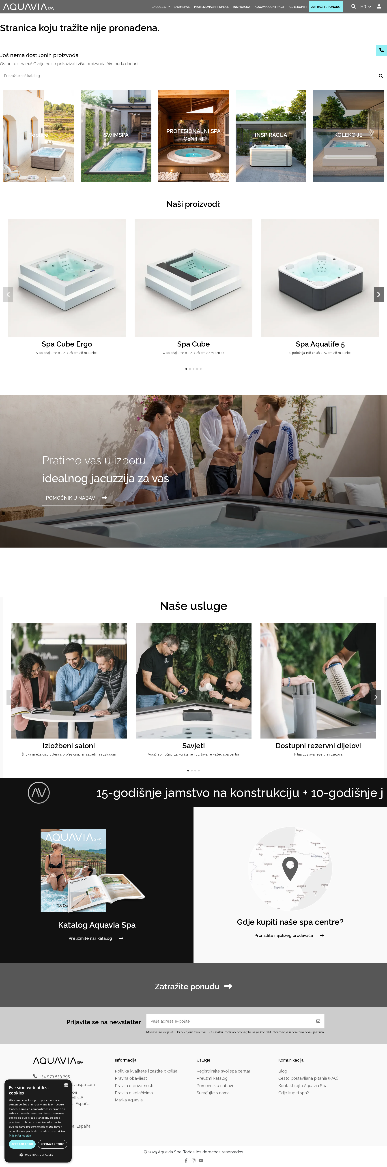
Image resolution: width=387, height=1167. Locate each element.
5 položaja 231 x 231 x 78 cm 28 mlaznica (66, 353)
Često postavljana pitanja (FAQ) (308, 1078)
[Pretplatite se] (318, 1021)
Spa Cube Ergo (67, 344)
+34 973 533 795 (54, 1076)
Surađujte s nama (213, 1092)
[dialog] (38, 1121)
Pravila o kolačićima (134, 1092)
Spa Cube (193, 344)
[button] (186, 369)
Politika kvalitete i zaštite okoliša (146, 1071)
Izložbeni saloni (69, 745)
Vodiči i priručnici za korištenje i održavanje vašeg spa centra (193, 754)
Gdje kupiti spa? (293, 1092)
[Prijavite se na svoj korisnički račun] (379, 6)
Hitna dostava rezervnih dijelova (318, 754)
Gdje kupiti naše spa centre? (290, 922)
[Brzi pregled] (122, 235)
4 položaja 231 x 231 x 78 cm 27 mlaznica (193, 353)
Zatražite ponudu (187, 986)
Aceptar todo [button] (22, 1144)
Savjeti (193, 745)
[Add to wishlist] (122, 227)
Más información (20, 1135)
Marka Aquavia (129, 1100)
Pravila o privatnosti (134, 1085)
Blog (282, 1071)
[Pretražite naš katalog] (381, 76)
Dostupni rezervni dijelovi (318, 745)
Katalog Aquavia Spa (97, 924)
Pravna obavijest (131, 1078)
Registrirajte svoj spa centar (223, 1071)
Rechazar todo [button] (52, 1144)
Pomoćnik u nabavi (215, 1085)
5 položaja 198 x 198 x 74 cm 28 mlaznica (320, 353)
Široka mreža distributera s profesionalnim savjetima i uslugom (69, 754)
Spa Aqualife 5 (320, 344)
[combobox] (66, 1085)
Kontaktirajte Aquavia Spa (302, 1085)
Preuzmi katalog (212, 1078)
